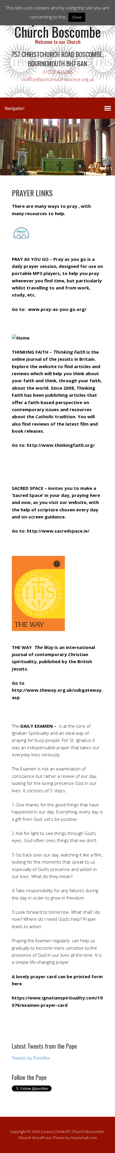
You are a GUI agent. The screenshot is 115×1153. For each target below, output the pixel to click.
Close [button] (77, 17)
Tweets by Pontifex (31, 1058)
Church (24, 1137)
